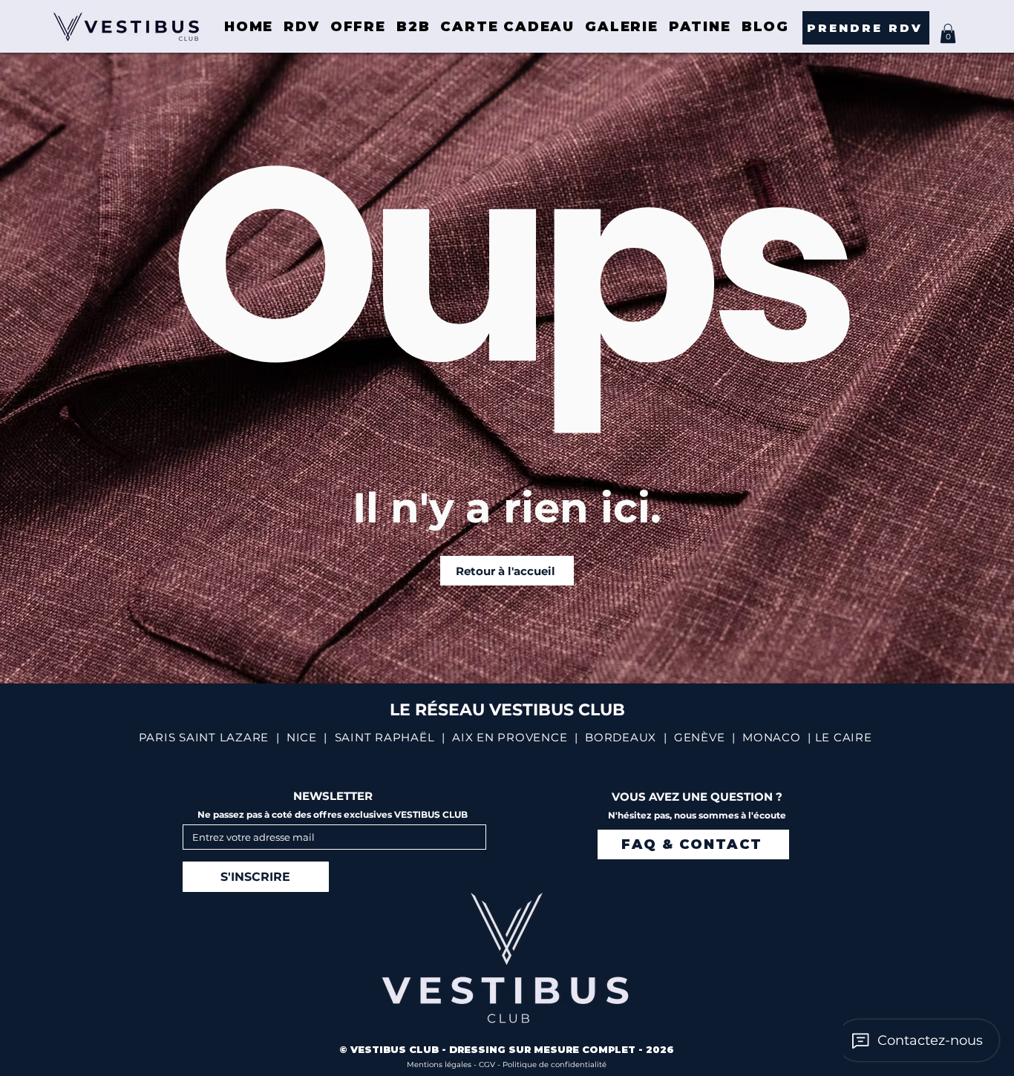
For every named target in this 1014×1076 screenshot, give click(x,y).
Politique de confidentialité (554, 1064)
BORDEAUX (620, 737)
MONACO (771, 737)
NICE (302, 737)
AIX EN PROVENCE (509, 737)
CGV (488, 1064)
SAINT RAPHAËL (385, 737)
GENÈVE (699, 737)
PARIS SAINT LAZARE (204, 737)
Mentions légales (440, 1064)
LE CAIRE (843, 737)
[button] (948, 33)
